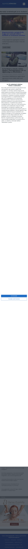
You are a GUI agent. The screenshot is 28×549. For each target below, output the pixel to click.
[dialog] (14, 274)
